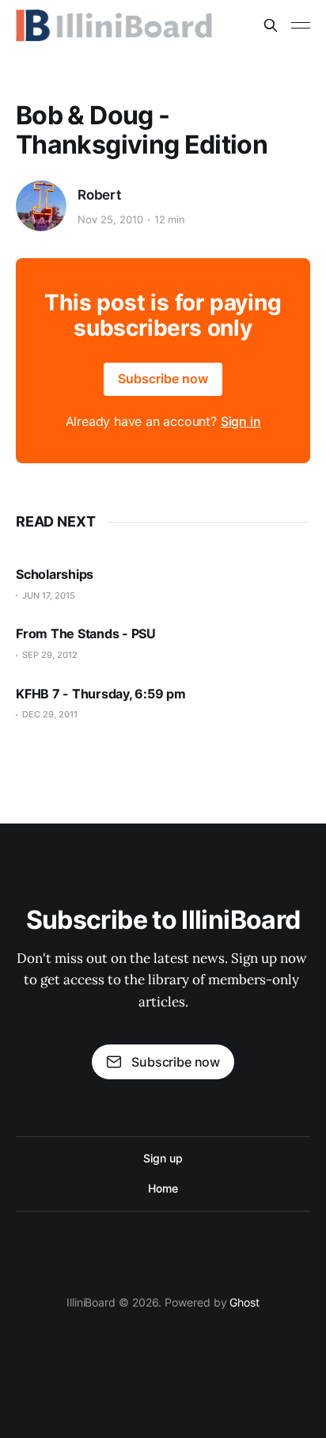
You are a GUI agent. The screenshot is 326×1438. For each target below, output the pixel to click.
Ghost (244, 1302)
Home (163, 1188)
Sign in (241, 421)
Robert (99, 195)
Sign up (162, 1158)
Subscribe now (163, 378)
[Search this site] (270, 25)
